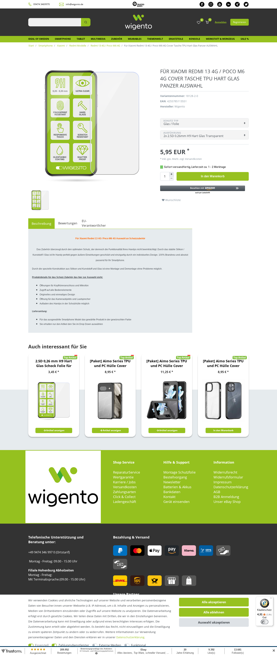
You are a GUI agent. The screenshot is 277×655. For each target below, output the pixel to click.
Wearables (135, 38)
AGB (216, 492)
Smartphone (63, 38)
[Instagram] (210, 4)
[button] (202, 190)
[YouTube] (219, 4)
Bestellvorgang (175, 477)
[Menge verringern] (171, 178)
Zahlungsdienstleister (73, 645)
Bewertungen (67, 223)
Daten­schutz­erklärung (130, 637)
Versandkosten (125, 487)
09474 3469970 (41, 4)
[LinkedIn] (228, 4)
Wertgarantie (123, 477)
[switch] (264, 622)
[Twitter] (246, 4)
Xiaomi (61, 45)
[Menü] (271, 599)
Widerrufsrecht (225, 472)
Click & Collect (124, 496)
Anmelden (220, 22)
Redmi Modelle (77, 45)
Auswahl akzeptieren (214, 622)
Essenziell (42, 645)
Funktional (138, 645)
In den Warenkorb (213, 176)
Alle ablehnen (214, 612)
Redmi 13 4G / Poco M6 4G (105, 45)
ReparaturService (126, 472)
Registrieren (239, 22)
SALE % (245, 38)
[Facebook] (202, 4)
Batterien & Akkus (177, 487)
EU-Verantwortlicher (94, 223)
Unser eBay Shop (227, 501)
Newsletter (172, 482)
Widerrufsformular (228, 477)
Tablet (81, 38)
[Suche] (85, 22)
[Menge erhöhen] (171, 174)
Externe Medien (110, 645)
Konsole (194, 38)
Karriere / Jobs (124, 482)
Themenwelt (155, 38)
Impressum (222, 482)
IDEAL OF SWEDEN (38, 38)
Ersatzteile (176, 38)
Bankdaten (171, 492)
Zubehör (116, 38)
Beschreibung (41, 224)
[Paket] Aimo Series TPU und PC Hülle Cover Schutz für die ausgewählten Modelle (110, 363)
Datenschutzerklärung (230, 487)
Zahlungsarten (124, 492)
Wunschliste (173, 200)
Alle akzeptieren (214, 602)
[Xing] (237, 4)
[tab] (41, 223)
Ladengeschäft (124, 501)
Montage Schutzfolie (179, 472)
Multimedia (98, 38)
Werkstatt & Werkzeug (220, 38)
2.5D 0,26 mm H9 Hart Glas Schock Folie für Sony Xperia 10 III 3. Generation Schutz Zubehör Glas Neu (53, 363)
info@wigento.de (74, 4)
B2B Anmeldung (226, 496)
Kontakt (169, 496)
